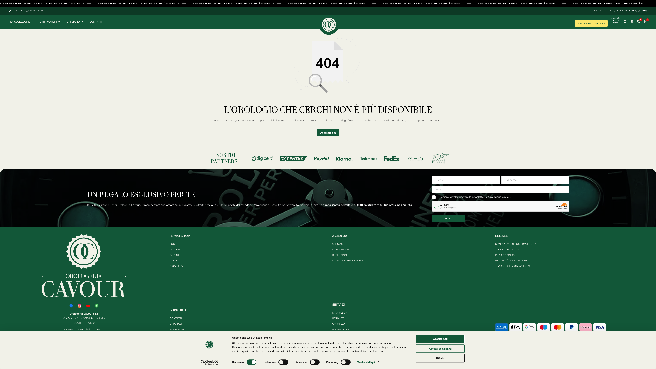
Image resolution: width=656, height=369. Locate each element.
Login (173, 243)
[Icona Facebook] (71, 305)
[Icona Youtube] (88, 305)
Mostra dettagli (366, 362)
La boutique (340, 249)
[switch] (283, 362)
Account (176, 249)
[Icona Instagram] (79, 305)
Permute (338, 318)
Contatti (96, 21)
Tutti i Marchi (47, 21)
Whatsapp (177, 329)
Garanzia (338, 323)
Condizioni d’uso (507, 249)
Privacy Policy (505, 255)
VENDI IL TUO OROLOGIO (591, 23)
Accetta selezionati (440, 348)
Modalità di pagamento (511, 260)
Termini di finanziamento (512, 266)
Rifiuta (440, 358)
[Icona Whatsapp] (96, 305)
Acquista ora (328, 132)
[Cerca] (625, 21)
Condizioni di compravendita (515, 243)
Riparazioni (340, 312)
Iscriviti (448, 218)
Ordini (174, 255)
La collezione (20, 21)
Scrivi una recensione (347, 260)
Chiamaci (176, 323)
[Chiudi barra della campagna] (650, 3)
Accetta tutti (440, 338)
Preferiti (176, 260)
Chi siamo (73, 21)
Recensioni (339, 255)
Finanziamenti (342, 329)
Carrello (176, 266)
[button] (639, 21)
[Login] (632, 21)
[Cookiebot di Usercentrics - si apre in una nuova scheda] (209, 362)
